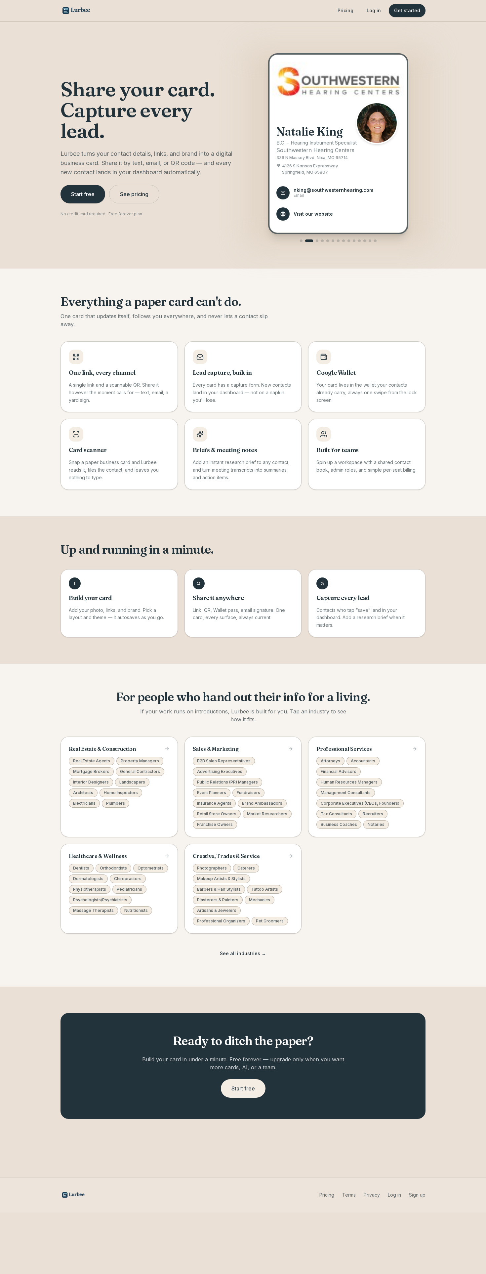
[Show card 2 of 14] (309, 240)
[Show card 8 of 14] (343, 240)
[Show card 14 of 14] (375, 240)
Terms (349, 1195)
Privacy (372, 1195)
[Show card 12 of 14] (364, 240)
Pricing (345, 10)
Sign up (417, 1195)
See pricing (134, 194)
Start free (83, 194)
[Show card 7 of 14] (338, 240)
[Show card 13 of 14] (370, 240)
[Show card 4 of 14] (322, 240)
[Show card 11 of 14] (359, 240)
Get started (407, 10)
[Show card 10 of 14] (354, 240)
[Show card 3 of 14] (317, 240)
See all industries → (243, 953)
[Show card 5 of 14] (327, 240)
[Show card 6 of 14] (333, 240)
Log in (374, 10)
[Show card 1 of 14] (301, 240)
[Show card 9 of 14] (348, 240)
